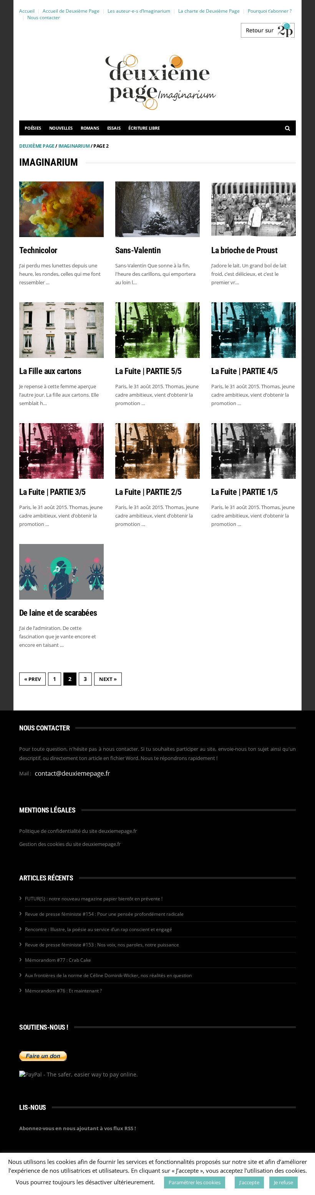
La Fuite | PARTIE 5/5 (148, 371)
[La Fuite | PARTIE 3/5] (61, 451)
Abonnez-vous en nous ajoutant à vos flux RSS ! (77, 1128)
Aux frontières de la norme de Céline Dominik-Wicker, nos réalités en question (108, 975)
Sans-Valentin (138, 250)
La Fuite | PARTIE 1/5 (244, 492)
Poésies (33, 128)
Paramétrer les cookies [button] (194, 1182)
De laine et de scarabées (58, 613)
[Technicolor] (61, 209)
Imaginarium (74, 146)
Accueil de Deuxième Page (71, 11)
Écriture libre (143, 128)
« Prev (32, 679)
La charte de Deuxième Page (209, 11)
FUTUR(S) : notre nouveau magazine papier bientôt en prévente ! (93, 898)
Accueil (27, 11)
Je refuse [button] (283, 1182)
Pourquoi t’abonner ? (270, 11)
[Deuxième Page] (267, 30)
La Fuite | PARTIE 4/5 (244, 371)
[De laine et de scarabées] (61, 572)
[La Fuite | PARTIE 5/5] (157, 330)
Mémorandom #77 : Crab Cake (58, 960)
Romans (90, 128)
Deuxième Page (37, 146)
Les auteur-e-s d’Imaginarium (139, 11)
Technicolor (38, 250)
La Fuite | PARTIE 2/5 (148, 492)
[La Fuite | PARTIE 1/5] (253, 451)
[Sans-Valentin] (157, 209)
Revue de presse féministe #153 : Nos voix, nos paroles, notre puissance (102, 944)
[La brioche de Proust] (253, 209)
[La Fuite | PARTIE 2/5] (157, 451)
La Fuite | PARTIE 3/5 (52, 492)
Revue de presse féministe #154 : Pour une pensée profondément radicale (104, 914)
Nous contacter (43, 17)
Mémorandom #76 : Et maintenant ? (63, 990)
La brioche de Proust (244, 250)
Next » (108, 679)
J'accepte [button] (249, 1182)
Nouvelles (61, 128)
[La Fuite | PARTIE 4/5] (253, 330)
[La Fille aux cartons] (61, 330)
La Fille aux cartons (50, 371)
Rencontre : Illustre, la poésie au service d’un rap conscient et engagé (98, 929)
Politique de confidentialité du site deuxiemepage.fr (78, 830)
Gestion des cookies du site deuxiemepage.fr (70, 844)
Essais (114, 128)
